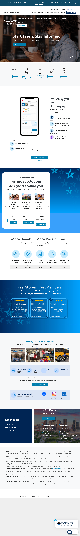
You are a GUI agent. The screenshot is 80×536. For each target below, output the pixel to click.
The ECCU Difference (66, 266)
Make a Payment (71, 12)
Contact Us (56, 12)
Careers (47, 496)
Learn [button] (56, 18)
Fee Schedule (35, 496)
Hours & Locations (49, 418)
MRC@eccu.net (39, 4)
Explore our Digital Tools (17, 266)
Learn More (14, 222)
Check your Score (20, 44)
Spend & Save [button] (22, 18)
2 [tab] (70, 57)
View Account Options (53, 266)
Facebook (63, 12)
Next (48, 205)
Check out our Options (41, 267)
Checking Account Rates (57, 468)
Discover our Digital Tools (42, 224)
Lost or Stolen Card (38, 12)
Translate (72, 9)
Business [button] (20, 22)
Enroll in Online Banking (39, 157)
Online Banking (22, 25)
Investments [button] (48, 18)
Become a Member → (41, 384)
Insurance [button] (39, 18)
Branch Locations (49, 12)
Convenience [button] (64, 18)
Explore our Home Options (30, 222)
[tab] (72, 56)
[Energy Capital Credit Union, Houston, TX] (10, 21)
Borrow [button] (30, 18)
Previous (4, 205)
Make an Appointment (29, 266)
